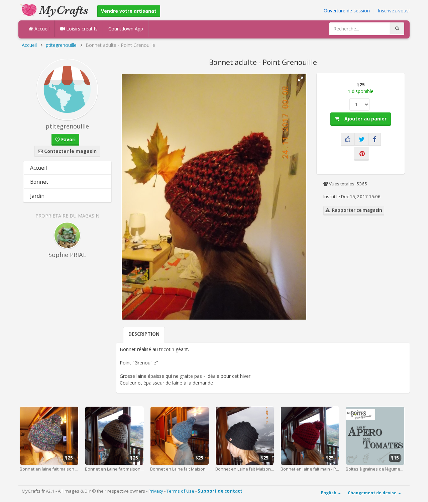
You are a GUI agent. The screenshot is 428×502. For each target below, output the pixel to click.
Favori (68, 139)
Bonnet (39, 181)
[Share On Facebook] (374, 139)
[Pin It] (361, 154)
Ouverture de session (347, 10)
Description (143, 334)
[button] (300, 79)
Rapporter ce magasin (356, 210)
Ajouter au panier (363, 118)
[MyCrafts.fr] (55, 9)
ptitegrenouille (61, 45)
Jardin (37, 195)
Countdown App (125, 28)
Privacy (155, 491)
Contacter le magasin (70, 151)
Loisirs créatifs (81, 28)
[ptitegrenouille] (67, 89)
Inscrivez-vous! (394, 10)
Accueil (41, 28)
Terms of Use (180, 491)
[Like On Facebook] (348, 139)
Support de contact (220, 491)
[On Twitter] (361, 139)
